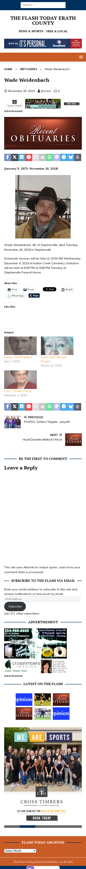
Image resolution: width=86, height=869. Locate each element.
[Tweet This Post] (14, 157)
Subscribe (15, 606)
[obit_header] (43, 147)
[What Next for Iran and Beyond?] (61, 713)
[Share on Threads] (77, 157)
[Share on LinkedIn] (21, 157)
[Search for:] (43, 5)
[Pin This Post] (28, 157)
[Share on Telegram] (63, 157)
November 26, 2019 (21, 91)
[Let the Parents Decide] (24, 699)
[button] (80, 57)
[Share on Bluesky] (70, 157)
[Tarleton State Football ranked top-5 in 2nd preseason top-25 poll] (42, 713)
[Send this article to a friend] (35, 157)
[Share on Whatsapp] (49, 157)
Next (76, 778)
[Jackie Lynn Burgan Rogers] (57, 345)
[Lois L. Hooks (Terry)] (20, 379)
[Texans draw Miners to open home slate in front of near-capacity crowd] (42, 699)
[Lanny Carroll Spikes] (20, 345)
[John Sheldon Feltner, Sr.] (24, 713)
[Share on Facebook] (7, 157)
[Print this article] (42, 157)
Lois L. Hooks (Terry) (18, 391)
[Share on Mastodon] (56, 157)
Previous (9, 778)
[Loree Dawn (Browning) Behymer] (61, 699)
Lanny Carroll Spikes (18, 357)
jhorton (46, 91)
